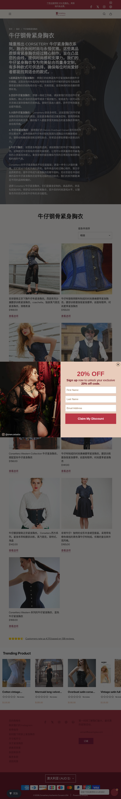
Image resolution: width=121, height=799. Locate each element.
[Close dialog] (118, 364)
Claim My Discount (91, 418)
